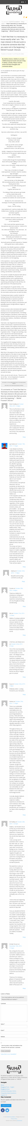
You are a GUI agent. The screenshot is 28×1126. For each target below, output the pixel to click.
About (2, 1085)
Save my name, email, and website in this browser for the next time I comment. (11, 1046)
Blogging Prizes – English (7, 1087)
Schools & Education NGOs (8, 1091)
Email (2, 1030)
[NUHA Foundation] (14, 10)
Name (3, 1024)
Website (3, 1036)
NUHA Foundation (11, 1117)
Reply (24, 437)
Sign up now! (6, 1105)
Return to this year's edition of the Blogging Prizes (14, 383)
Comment (3, 1003)
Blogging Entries (5, 1089)
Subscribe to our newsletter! (8, 1054)
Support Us (4, 1095)
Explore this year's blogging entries (14, 385)
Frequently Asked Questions (8, 1093)
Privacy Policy (14, 1118)
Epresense (19, 1120)
